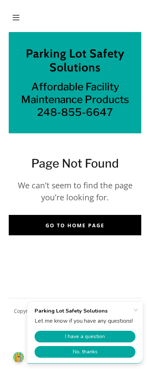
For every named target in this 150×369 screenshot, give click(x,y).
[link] (75, 61)
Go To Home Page (75, 225)
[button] (16, 17)
